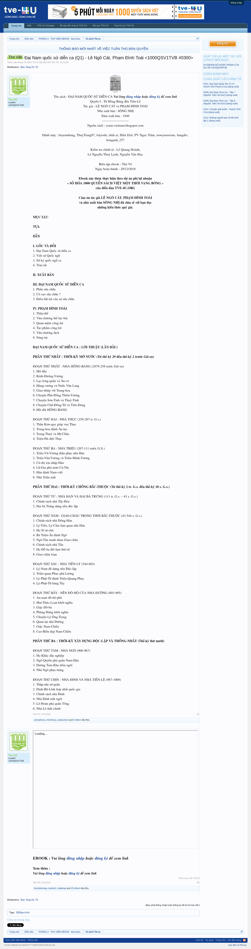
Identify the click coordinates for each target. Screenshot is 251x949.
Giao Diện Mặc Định (15, 940)
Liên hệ (199, 940)
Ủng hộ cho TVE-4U (124, 25)
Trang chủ (16, 25)
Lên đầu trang (234, 940)
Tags (11, 912)
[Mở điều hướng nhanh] (197, 39)
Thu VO (55, 62)
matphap (61, 888)
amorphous (39, 720)
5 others (77, 720)
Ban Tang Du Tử (29, 67)
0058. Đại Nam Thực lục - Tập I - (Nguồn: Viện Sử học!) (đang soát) (220, 93)
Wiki (29, 25)
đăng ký (154, 96)
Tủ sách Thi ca (31, 62)
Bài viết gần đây (15, 30)
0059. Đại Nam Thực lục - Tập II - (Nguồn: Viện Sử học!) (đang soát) (220, 102)
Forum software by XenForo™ (29, 945)
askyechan (63, 720)
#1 (198, 714)
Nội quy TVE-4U (100, 25)
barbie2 (52, 888)
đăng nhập (133, 96)
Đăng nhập (236, 2)
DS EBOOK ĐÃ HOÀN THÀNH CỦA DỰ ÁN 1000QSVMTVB (221, 66)
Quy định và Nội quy (237, 945)
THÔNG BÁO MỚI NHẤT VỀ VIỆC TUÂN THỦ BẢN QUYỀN (103, 49)
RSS (244, 940)
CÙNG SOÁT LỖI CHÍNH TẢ (222, 79)
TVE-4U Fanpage (45, 25)
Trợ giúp (209, 940)
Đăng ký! (222, 43)
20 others (75, 888)
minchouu (51, 720)
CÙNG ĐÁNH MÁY (216, 73)
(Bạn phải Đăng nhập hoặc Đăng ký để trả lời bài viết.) (173, 905)
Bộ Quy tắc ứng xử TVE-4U (73, 25)
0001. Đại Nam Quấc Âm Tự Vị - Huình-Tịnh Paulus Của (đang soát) (221, 85)
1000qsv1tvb (22, 912)
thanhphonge (40, 888)
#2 (198, 882)
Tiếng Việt (32, 940)
